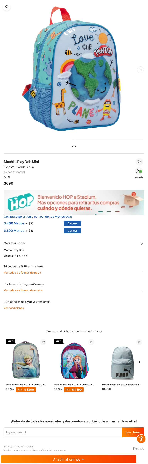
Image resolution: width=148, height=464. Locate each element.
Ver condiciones (14, 308)
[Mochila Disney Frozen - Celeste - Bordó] (74, 359)
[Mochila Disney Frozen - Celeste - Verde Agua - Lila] (26, 359)
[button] (140, 70)
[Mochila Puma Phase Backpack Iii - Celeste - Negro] (122, 359)
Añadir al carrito (66, 459)
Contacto (139, 177)
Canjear (72, 223)
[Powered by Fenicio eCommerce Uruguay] (138, 448)
